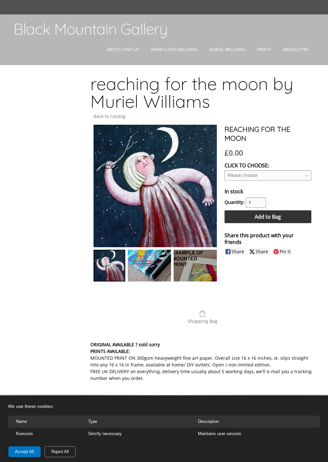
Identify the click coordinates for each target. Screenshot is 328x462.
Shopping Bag (202, 321)
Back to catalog (110, 116)
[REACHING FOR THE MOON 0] (109, 265)
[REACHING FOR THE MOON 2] (195, 265)
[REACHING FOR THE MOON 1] (149, 265)
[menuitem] (122, 55)
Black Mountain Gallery (90, 29)
